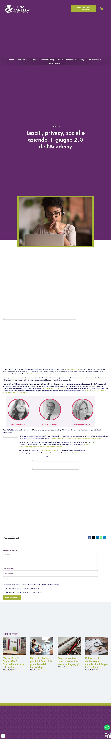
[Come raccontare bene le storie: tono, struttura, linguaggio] (69, 646)
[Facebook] (90, 538)
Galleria (16, 646)
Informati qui (75, 453)
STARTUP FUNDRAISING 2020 (50, 451)
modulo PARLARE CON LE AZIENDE (54, 388)
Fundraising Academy (74, 369)
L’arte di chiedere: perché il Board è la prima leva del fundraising (40, 646)
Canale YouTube (36, 374)
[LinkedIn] (97, 538)
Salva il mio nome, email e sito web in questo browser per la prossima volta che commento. (32, 584)
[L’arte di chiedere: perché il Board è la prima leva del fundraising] (41, 646)
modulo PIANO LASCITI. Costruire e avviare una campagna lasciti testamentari (77, 438)
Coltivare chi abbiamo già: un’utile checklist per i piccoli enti (95, 646)
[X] (93, 538)
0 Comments (15, 670)
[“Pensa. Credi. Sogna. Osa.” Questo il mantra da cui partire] (14, 646)
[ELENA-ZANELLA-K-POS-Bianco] (17, 5)
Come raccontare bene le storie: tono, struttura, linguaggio (68, 646)
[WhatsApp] (101, 538)
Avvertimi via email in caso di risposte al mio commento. (22, 588)
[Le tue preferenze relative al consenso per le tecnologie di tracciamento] (3, 736)
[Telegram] (105, 538)
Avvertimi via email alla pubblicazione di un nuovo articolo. (23, 592)
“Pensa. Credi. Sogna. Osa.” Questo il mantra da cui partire (13, 646)
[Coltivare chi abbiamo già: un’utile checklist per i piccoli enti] (96, 646)
